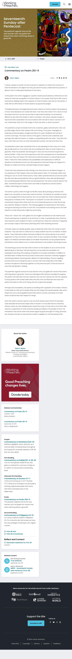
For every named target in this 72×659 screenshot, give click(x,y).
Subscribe (15, 644)
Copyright (26, 644)
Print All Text (11, 531)
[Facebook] (50, 622)
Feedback (57, 644)
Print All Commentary (14, 534)
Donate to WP (36, 623)
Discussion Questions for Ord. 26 (19, 543)
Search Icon (64, 4)
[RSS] (60, 622)
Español (46, 644)
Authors (37, 644)
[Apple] (56, 622)
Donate (55, 4)
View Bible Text (13, 67)
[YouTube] (53, 622)
